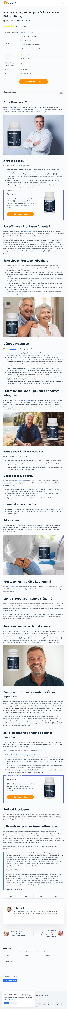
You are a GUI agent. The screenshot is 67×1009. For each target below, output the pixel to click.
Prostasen (11, 107)
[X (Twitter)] (26, 896)
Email (27, 955)
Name (7, 955)
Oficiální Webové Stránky (33, 81)
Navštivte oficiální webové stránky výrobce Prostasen (23, 755)
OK (7, 1003)
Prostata (27, 20)
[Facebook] (10, 896)
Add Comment (9, 961)
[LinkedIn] (56, 896)
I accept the (12, 976)
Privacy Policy (15, 976)
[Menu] (63, 3)
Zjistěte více (12, 999)
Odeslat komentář (10, 980)
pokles (13, 1003)
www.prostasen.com (26, 32)
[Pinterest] (41, 896)
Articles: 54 (17, 920)
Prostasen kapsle (20, 481)
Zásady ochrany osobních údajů (38, 995)
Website (48, 955)
